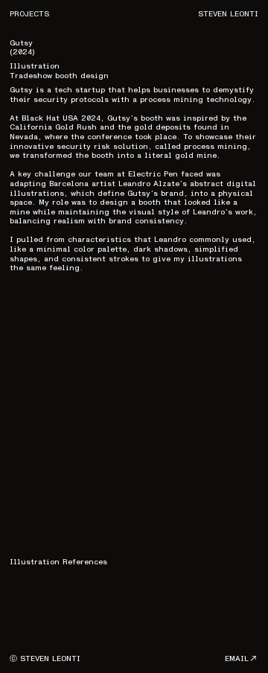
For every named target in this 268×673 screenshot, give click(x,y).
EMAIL (237, 658)
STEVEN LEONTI (228, 13)
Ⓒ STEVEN (29, 658)
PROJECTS (29, 13)
